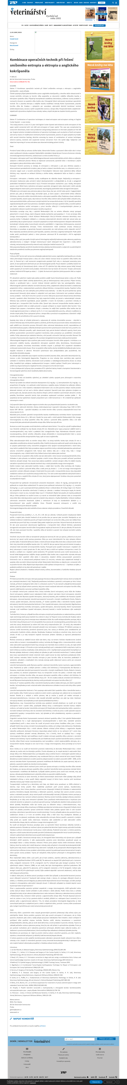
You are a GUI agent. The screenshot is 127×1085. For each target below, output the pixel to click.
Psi (23, 25)
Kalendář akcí (99, 25)
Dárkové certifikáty (27, 1058)
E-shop (27, 1061)
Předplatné (27, 1054)
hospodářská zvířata (36, 25)
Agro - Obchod (84, 2)
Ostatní (75, 25)
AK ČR (26, 1077)
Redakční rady (63, 1058)
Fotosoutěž (27, 1064)
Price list (99, 1058)
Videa (90, 25)
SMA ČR (41, 1077)
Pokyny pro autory (63, 1055)
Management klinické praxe (63, 25)
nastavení (33, 1083)
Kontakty (93, 2)
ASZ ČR (36, 1077)
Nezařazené (14, 45)
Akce (27, 1067)
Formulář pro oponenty (63, 1061)
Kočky (26, 25)
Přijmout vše (96, 1082)
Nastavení (109, 1082)
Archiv (76, 2)
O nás (24, 2)
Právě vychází (83, 25)
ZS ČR (31, 1077)
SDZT (46, 1077)
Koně (46, 25)
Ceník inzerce (100, 1055)
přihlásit (43, 1026)
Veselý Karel (14, 39)
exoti (51, 25)
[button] (106, 1038)
